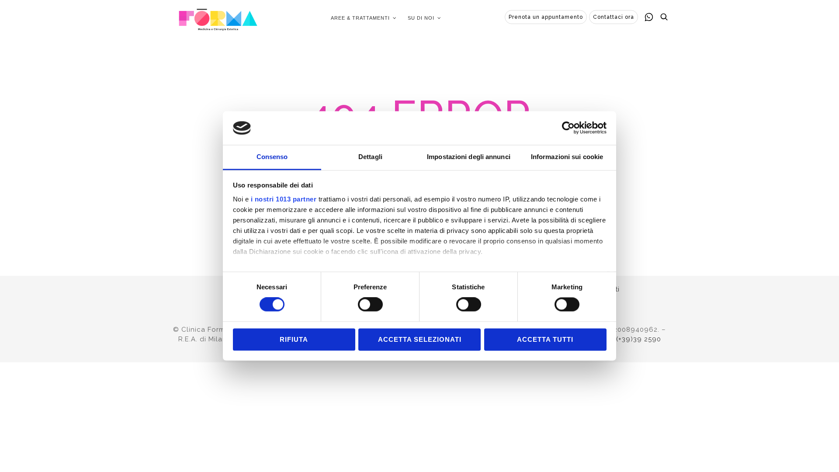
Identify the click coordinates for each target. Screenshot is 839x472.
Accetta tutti (545, 339)
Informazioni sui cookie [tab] (567, 156)
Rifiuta (294, 339)
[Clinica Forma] (218, 18)
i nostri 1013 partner (284, 199)
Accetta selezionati (419, 339)
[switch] (370, 305)
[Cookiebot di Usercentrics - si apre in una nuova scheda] (568, 128)
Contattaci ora (613, 17)
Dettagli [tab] (370, 156)
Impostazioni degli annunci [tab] (468, 156)
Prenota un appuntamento (546, 17)
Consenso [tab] (272, 156)
